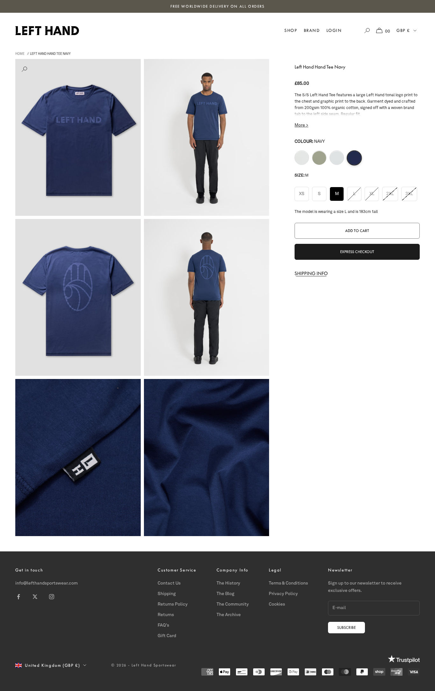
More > (301, 125)
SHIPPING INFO (311, 273)
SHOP (290, 30)
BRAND (312, 30)
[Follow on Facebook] (18, 596)
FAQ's (163, 625)
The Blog (225, 594)
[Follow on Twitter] (35, 596)
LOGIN (334, 30)
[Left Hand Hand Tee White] (302, 158)
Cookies (277, 604)
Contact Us (169, 583)
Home (20, 53)
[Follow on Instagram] (51, 596)
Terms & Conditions (288, 583)
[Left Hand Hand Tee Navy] (354, 157)
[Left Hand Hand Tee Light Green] (319, 158)
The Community (233, 604)
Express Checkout (357, 252)
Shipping (167, 594)
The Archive (229, 615)
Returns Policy (173, 604)
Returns (166, 615)
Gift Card (167, 636)
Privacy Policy (283, 594)
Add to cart (357, 231)
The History (228, 583)
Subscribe (346, 627)
